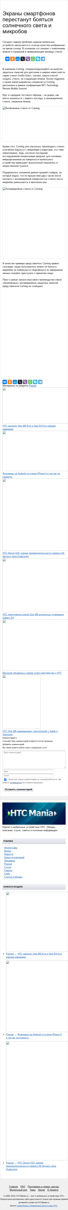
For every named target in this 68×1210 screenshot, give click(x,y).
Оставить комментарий (18, 789)
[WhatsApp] (33, 59)
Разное (32, 385)
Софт (7, 873)
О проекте (52, 1190)
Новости (8, 854)
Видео (7, 851)
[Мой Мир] (17, 59)
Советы (8, 870)
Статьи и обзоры (13, 877)
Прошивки (9, 860)
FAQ (22, 1186)
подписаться (16, 783)
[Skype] (38, 59)
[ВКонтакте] (7, 59)
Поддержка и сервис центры (43, 1186)
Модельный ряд (18, 1190)
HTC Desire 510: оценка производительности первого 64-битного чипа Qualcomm (31, 1166)
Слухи (7, 867)
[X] (22, 59)
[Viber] (28, 59)
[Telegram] (43, 59)
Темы (33, 1190)
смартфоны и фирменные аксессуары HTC (37, 1206)
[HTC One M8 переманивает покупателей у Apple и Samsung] (22, 728)
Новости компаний (14, 857)
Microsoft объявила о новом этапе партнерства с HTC (32, 673)
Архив (41, 1190)
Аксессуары (10, 847)
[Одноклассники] (12, 59)
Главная (13, 1186)
